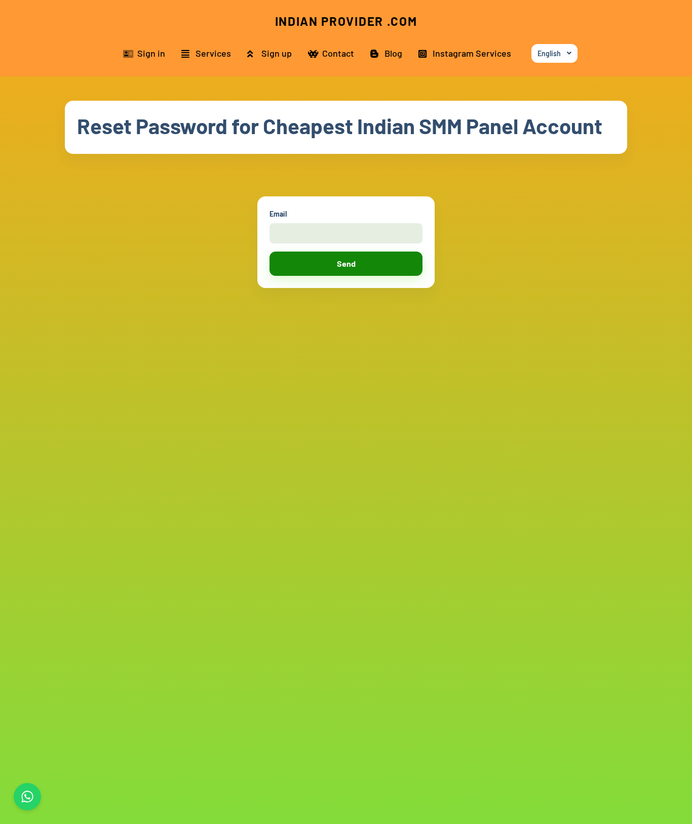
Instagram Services (472, 53)
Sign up (276, 53)
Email (278, 214)
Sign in (151, 53)
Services (213, 53)
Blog (393, 53)
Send (346, 263)
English (549, 53)
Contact (338, 53)
